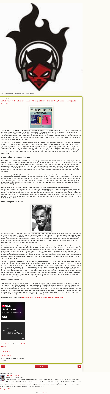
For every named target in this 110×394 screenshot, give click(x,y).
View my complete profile (7, 389)
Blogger (44, 392)
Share (3, 346)
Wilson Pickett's (42, 297)
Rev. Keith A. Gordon (13, 375)
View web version (41, 369)
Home (41, 366)
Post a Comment (6, 355)
